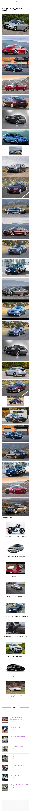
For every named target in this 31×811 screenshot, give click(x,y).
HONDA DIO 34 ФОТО (15, 727)
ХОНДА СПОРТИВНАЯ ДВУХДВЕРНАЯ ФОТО (16, 718)
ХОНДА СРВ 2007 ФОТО (16, 775)
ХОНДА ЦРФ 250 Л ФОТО (17, 756)
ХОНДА (15, 2)
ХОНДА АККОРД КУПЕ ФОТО (17, 746)
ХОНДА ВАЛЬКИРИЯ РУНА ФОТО (19, 785)
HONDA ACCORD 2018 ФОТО (17, 736)
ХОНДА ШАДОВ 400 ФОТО (17, 765)
